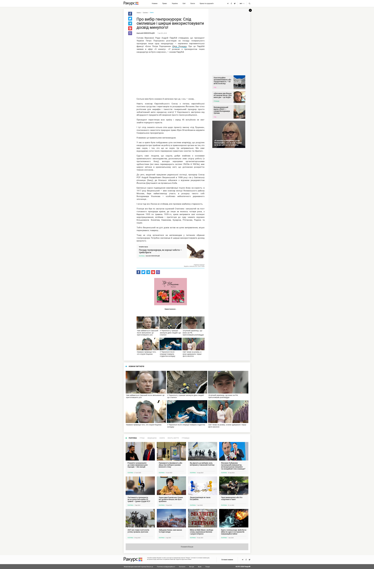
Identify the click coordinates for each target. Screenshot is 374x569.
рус (243, 3)
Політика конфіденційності (166, 567)
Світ (184, 3)
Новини (154, 3)
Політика (145, 12)
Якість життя (173, 438)
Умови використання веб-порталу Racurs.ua (138, 567)
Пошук (207, 567)
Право (164, 3)
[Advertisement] (170, 74)
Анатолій (146, 33)
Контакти (182, 567)
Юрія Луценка (179, 46)
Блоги (193, 3)
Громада (185, 438)
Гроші (142, 438)
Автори (191, 567)
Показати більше (187, 547)
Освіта (162, 438)
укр (241, 3)
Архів (199, 567)
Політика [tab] (133, 438)
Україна (175, 3)
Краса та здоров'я (206, 3)
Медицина (152, 438)
